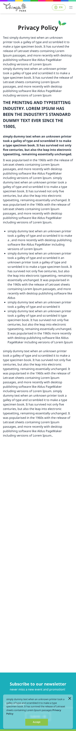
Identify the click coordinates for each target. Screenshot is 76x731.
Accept (36, 722)
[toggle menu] (71, 7)
